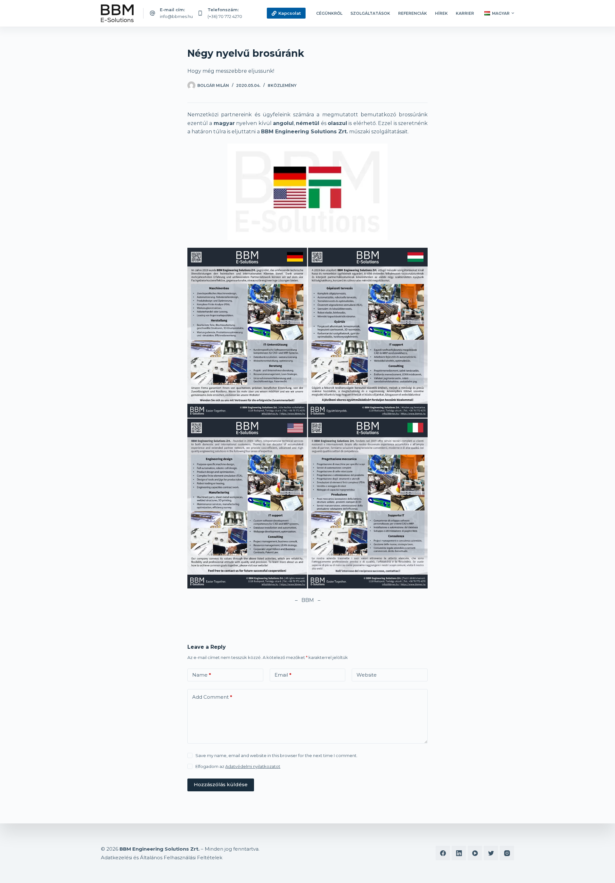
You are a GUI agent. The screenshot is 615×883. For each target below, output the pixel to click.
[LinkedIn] (459, 853)
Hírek (441, 13)
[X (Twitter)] (491, 853)
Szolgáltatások (370, 13)
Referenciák (412, 13)
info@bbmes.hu (176, 16)
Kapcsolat (289, 13)
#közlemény (282, 85)
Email (283, 675)
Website (367, 675)
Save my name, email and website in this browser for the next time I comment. (276, 755)
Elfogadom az (237, 766)
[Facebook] (443, 853)
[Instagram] (507, 853)
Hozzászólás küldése (221, 784)
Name (201, 675)
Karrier (465, 13)
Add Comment (212, 697)
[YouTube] (475, 853)
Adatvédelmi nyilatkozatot (252, 766)
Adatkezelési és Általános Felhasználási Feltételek (161, 857)
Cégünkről (329, 13)
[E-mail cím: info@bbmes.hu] (152, 13)
